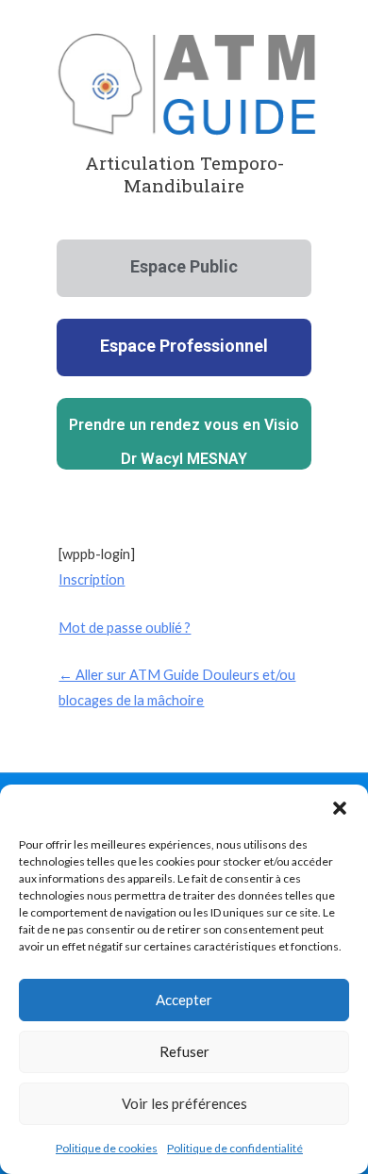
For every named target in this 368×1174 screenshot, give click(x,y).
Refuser (184, 1051)
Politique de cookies (107, 1148)
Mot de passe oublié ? (125, 628)
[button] (339, 808)
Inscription (92, 579)
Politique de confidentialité (235, 1148)
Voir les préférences (184, 1103)
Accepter (184, 999)
